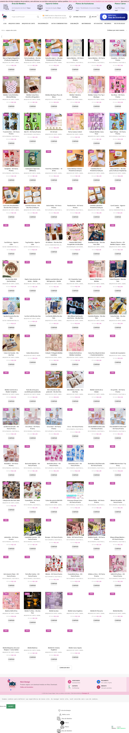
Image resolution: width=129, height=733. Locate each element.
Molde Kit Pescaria (96, 611)
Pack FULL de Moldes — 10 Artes (53, 170)
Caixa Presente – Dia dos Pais (118, 280)
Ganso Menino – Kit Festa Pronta (75, 59)
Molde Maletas (32, 648)
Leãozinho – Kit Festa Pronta (11, 538)
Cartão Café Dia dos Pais (32, 316)
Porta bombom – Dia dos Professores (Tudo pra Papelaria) (32, 60)
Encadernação (71, 247)
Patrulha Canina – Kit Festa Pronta (32, 575)
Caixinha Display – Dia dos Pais (96, 317)
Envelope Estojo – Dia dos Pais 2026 (96, 243)
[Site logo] (5, 17)
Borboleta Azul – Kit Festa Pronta (75, 465)
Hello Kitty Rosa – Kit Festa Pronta (118, 575)
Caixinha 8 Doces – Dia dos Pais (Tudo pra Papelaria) (32, 207)
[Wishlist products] (70, 17)
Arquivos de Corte (8, 63)
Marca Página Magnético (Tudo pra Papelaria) (11, 59)
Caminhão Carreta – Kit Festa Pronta (32, 538)
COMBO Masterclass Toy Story (118, 465)
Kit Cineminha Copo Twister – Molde (75, 280)
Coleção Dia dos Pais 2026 (11, 500)
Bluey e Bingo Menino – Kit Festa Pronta (117, 538)
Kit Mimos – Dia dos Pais (54, 242)
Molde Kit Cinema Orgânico (54, 649)
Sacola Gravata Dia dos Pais (11, 317)
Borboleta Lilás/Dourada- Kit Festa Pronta (96, 465)
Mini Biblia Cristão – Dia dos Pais (75, 391)
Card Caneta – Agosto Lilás (117, 206)
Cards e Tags (19, 63)
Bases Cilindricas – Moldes (96, 280)
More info (3, 706)
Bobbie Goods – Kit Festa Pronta (96, 538)
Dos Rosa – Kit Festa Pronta (118, 96)
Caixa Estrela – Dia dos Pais (117, 317)
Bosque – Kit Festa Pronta (53, 537)
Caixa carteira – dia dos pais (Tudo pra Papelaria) (117, 170)
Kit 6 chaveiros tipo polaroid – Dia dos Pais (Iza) (53, 392)
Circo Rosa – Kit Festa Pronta (32, 428)
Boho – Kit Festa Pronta (75, 537)
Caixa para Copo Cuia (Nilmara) (32, 170)
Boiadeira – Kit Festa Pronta (11, 465)
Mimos (60, 100)
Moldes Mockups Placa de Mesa (53, 96)
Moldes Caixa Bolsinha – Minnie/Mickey (11, 96)
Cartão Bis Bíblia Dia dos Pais (54, 317)
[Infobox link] (17, 7)
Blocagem (79, 247)
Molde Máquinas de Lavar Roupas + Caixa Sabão (11, 649)
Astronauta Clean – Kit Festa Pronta (11, 575)
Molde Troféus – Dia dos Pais (32, 612)
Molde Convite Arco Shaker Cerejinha (11, 391)
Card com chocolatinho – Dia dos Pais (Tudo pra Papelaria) (11, 207)
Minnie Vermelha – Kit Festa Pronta (118, 501)
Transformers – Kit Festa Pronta (11, 133)
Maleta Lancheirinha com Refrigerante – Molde (54, 280)
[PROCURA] (38, 16)
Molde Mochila (118, 611)
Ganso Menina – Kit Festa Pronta (96, 59)
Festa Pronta (71, 63)
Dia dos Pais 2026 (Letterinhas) (11, 280)
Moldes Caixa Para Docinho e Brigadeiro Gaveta (32, 97)
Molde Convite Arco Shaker (96, 391)
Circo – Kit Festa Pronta (75, 427)
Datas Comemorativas (116, 210)
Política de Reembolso (26, 687)
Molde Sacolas (54, 611)
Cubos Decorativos (32, 353)
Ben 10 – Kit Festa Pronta (32, 132)
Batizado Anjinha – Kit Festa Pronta (32, 465)
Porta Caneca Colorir (75, 132)
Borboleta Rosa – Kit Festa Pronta (54, 465)
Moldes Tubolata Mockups (75, 96)
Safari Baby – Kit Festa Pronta (53, 206)
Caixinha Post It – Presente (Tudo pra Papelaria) (96, 171)
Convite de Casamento (117, 353)
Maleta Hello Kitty (11, 611)
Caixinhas (39, 63)
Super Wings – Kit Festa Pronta (118, 133)
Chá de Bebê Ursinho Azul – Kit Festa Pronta (118, 428)
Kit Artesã (53, 132)
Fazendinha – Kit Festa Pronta (32, 501)
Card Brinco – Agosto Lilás (11, 243)
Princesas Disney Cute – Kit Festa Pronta (75, 501)
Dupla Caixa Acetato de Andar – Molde (32, 280)
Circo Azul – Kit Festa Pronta (54, 428)
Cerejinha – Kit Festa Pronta (118, 59)
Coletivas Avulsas (81, 63)
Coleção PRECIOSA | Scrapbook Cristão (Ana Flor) (75, 244)
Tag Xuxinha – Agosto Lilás (32, 243)
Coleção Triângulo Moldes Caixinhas (53, 354)
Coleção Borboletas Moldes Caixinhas (75, 354)
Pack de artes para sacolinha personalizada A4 (32, 392)
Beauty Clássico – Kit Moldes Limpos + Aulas (117, 243)
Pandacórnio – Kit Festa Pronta (75, 206)
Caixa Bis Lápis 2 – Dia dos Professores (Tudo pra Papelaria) (53, 60)
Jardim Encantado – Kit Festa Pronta (11, 428)
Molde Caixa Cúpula (75, 648)
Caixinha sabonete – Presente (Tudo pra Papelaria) (96, 207)
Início (3, 30)
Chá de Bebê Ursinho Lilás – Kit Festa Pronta (96, 428)
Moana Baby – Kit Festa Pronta (96, 501)
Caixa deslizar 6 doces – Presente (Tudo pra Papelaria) (75, 171)
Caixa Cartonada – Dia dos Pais (11, 354)
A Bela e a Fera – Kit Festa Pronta (96, 575)
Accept (10, 706)
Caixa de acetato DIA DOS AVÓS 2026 (53, 501)
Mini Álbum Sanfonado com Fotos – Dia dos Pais (75, 317)
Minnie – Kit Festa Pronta (53, 574)
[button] (11, 70)
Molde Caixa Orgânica (75, 611)
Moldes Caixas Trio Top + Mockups (96, 96)
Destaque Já (85, 693)
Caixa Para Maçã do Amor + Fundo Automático (96, 354)
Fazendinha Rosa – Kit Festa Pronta (75, 575)
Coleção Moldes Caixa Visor (96, 133)
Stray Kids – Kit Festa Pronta (118, 391)
